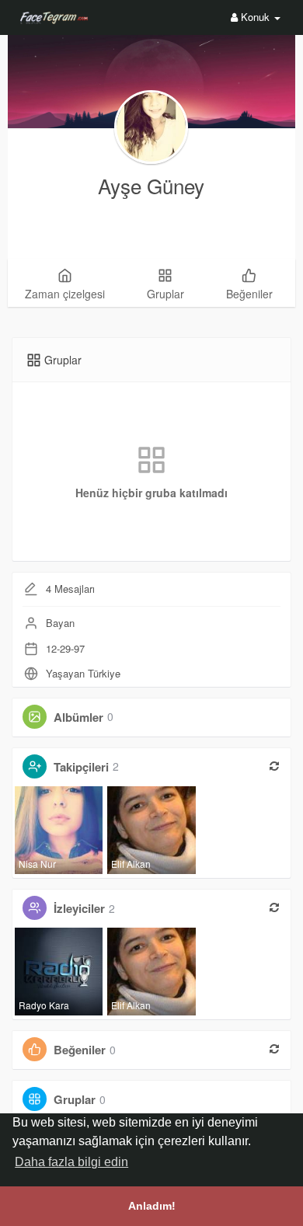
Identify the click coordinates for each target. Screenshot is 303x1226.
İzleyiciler (79, 908)
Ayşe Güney (151, 185)
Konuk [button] (255, 16)
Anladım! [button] (152, 1206)
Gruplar (75, 1099)
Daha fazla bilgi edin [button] (71, 1162)
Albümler (78, 716)
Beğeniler (80, 1049)
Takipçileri (81, 766)
